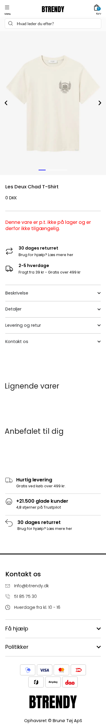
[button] (7, 7)
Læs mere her (60, 254)
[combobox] (53, 23)
